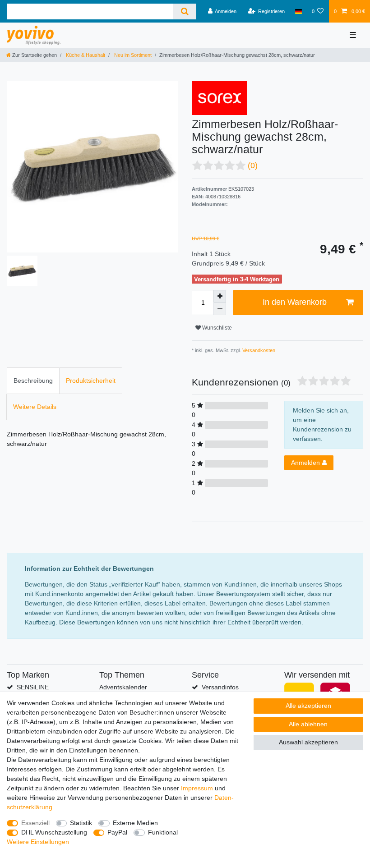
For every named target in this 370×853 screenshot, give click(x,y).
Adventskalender (123, 687)
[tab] (33, 380)
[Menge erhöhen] (219, 296)
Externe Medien (135, 822)
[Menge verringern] (219, 309)
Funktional (163, 832)
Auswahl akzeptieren (308, 742)
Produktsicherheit (91, 380)
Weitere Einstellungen (38, 841)
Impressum (197, 788)
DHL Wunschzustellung (54, 832)
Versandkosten (258, 350)
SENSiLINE (33, 687)
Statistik (81, 822)
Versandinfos (220, 687)
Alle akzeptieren (308, 705)
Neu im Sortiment (132, 55)
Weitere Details (34, 406)
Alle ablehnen (308, 724)
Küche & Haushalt (85, 55)
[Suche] (184, 11)
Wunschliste (216, 328)
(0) (253, 165)
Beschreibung (33, 380)
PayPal (117, 832)
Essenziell (35, 822)
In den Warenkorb (295, 302)
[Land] (298, 11)
